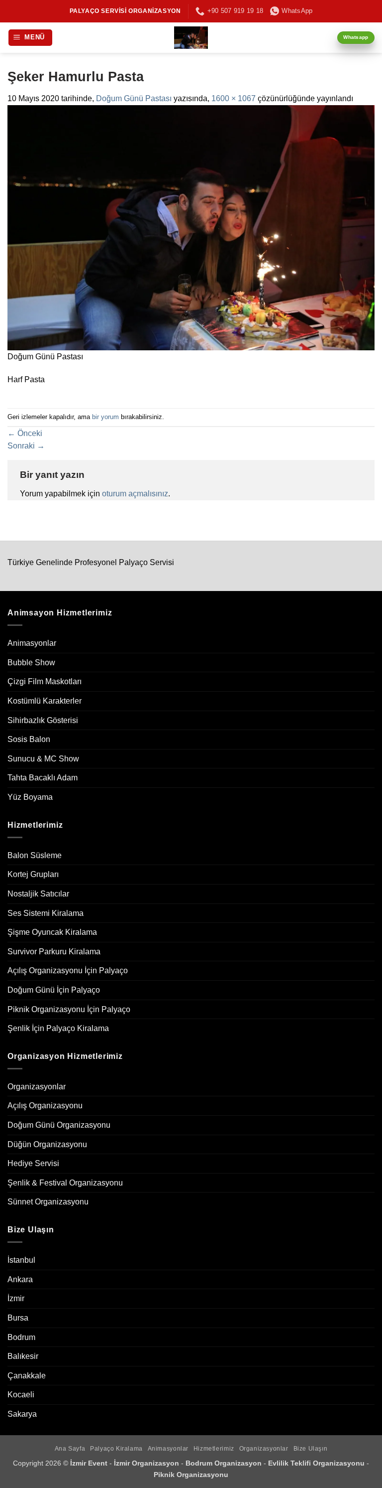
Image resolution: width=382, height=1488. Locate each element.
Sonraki (26, 446)
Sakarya (22, 1414)
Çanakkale (26, 1375)
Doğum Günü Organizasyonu (58, 1125)
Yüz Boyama (30, 797)
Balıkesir (22, 1356)
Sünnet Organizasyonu (48, 1201)
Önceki (24, 433)
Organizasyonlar (36, 1086)
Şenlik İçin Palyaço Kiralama (58, 1028)
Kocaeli (20, 1394)
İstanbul (21, 1260)
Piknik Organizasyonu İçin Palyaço (68, 1009)
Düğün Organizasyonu (47, 1144)
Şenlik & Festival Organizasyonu (65, 1183)
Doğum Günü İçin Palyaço (53, 990)
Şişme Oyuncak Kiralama (52, 932)
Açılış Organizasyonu (45, 1105)
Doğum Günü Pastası (134, 98)
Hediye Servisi (33, 1163)
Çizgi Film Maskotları (44, 681)
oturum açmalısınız (135, 493)
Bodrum (21, 1337)
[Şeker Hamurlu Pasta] (191, 227)
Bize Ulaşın (310, 1448)
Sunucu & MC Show (43, 758)
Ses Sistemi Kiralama (45, 913)
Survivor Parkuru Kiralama (53, 951)
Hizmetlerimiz (213, 1448)
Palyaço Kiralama (116, 1448)
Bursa (17, 1318)
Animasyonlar (31, 643)
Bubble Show (31, 662)
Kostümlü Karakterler (44, 701)
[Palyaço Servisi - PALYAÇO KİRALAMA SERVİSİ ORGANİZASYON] (191, 37)
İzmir (15, 1298)
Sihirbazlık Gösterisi (42, 720)
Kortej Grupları (33, 874)
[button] (30, 37)
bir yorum (105, 417)
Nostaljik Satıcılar (38, 894)
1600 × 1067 (233, 98)
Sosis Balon (28, 739)
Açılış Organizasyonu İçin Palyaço (67, 970)
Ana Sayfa (70, 1448)
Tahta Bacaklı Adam (42, 777)
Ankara (20, 1279)
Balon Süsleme (34, 855)
